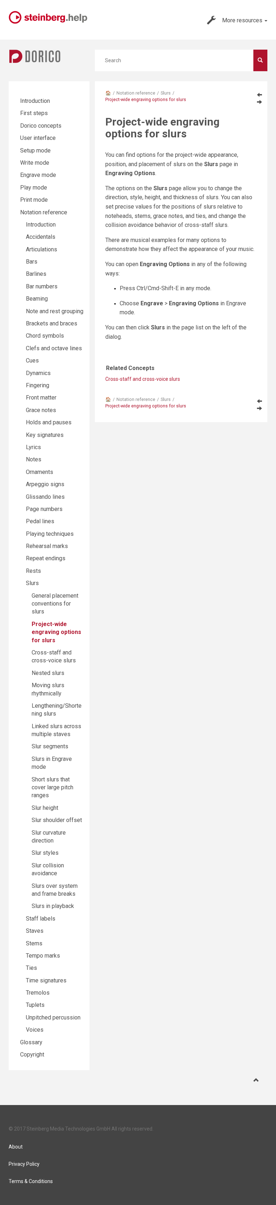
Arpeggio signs (45, 484)
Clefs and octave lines (54, 348)
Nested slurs (48, 673)
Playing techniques (50, 533)
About (16, 1147)
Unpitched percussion (53, 1017)
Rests (33, 570)
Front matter (41, 397)
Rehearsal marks (47, 546)
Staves (34, 930)
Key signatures (45, 435)
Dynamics (38, 373)
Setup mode (35, 150)
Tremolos (38, 992)
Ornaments (39, 472)
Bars (31, 261)
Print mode (34, 199)
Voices (34, 1029)
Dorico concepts (40, 125)
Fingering (37, 385)
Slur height (45, 807)
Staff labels (40, 918)
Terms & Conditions (31, 1181)
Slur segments (50, 746)
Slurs (166, 93)
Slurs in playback (53, 906)
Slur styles (45, 852)
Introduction (35, 100)
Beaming (37, 298)
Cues (32, 360)
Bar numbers (42, 286)
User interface (38, 137)
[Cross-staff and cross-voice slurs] (259, 101)
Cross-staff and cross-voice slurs (142, 379)
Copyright (32, 1054)
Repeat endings (45, 558)
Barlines (36, 273)
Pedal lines (40, 521)
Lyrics (33, 447)
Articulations (41, 249)
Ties (31, 967)
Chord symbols (45, 335)
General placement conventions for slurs (55, 603)
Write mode (34, 162)
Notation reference (135, 93)
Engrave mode (38, 175)
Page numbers (44, 509)
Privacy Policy (24, 1164)
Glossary (31, 1042)
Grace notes (41, 410)
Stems (34, 943)
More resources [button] (243, 20)
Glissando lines (45, 496)
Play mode (33, 187)
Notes (33, 459)
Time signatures (46, 980)
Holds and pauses (49, 422)
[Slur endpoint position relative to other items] (259, 94)
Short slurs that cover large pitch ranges (52, 787)
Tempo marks (43, 955)
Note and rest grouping (54, 311)
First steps (34, 113)
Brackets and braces (51, 323)
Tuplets (35, 1004)
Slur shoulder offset (57, 820)
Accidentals (40, 236)
